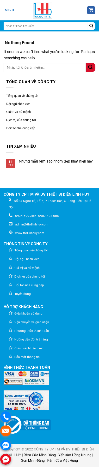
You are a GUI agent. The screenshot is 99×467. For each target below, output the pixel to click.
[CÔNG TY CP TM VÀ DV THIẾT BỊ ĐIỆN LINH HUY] (42, 10)
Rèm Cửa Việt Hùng (62, 461)
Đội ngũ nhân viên (18, 104)
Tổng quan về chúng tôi (22, 95)
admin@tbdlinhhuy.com (31, 224)
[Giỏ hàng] (91, 10)
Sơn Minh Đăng (33, 461)
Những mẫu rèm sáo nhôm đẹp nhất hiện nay (56, 161)
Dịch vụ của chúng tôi (21, 120)
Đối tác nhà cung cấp (20, 128)
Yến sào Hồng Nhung (74, 455)
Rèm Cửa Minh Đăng (40, 455)
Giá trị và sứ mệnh (18, 112)
